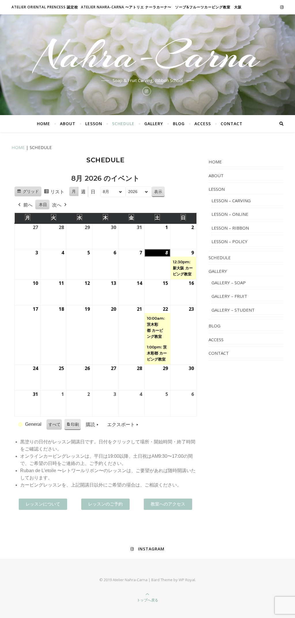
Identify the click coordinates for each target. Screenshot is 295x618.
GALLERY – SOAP (228, 282)
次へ (56, 205)
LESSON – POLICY (229, 241)
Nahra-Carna (147, 55)
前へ (28, 205)
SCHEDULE (123, 123)
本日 (43, 204)
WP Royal (187, 579)
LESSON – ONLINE (229, 214)
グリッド (28, 193)
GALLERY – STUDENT (233, 310)
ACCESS (202, 123)
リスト (54, 193)
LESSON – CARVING (231, 200)
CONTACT (232, 123)
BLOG (179, 123)
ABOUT (67, 123)
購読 (90, 424)
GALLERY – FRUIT (229, 296)
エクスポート (121, 424)
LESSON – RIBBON (230, 228)
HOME (43, 123)
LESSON (93, 123)
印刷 (72, 426)
